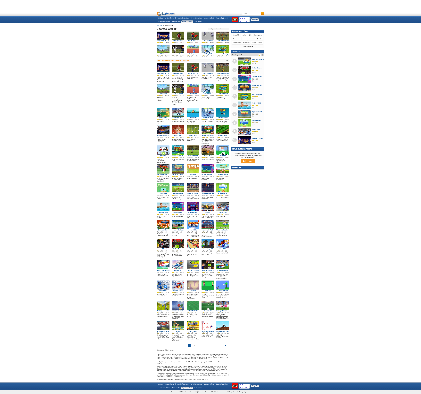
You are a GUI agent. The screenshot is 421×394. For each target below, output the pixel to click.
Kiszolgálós (236, 35)
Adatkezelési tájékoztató (195, 392)
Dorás (260, 42)
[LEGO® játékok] (235, 19)
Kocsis (245, 39)
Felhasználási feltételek (178, 392)
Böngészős (246, 42)
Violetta (254, 42)
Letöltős (259, 39)
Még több (255, 19)
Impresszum (221, 392)
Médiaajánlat (231, 392)
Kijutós (250, 35)
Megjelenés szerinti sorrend (218, 29)
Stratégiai (252, 39)
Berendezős (236, 39)
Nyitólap (160, 18)
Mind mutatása (248, 46)
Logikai (244, 35)
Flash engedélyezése (243, 392)
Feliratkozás (247, 161)
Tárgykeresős (237, 42)
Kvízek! (244, 21)
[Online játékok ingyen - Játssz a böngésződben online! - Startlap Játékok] (166, 13)
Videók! (244, 18)
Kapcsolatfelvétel (210, 392)
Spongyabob (258, 35)
